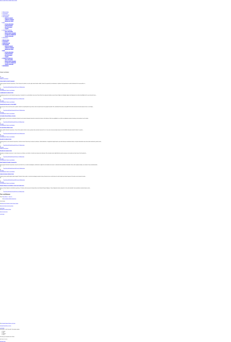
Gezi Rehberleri (3, 90)
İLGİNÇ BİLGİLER (9, 25)
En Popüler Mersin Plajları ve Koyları (8, 115)
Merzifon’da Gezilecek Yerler (6, 150)
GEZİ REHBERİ (5, 16)
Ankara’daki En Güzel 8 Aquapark (7, 81)
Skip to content (3, 0)
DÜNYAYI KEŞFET (9, 18)
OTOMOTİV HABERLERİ (10, 34)
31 (10, 196)
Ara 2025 (2, 77)
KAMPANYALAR (5, 15)
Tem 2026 (2, 112)
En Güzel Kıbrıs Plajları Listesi (6, 127)
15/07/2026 (2, 214)
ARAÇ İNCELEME (9, 31)
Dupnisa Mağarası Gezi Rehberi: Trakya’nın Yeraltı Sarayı (12, 185)
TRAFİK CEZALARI (9, 36)
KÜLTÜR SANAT (8, 27)
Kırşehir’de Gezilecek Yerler (5, 139)
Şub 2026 (2, 170)
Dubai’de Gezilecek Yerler (4, 211)
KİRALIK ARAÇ (5, 12)
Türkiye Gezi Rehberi (4, 78)
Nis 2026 (1, 158)
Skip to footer (14, 0)
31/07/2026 (2, 208)
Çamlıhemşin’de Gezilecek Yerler (6, 92)
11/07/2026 (2, 328)
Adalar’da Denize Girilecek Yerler (7, 173)
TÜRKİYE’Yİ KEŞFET (9, 19)
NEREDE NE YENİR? (9, 21)
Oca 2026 (2, 100)
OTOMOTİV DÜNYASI (7, 30)
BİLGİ (3, 22)
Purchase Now (3, 341)
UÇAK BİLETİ (5, 13)
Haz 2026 (2, 89)
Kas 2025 (2, 147)
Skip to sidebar (9, 0)
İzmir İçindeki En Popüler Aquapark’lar (8, 162)
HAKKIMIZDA (5, 37)
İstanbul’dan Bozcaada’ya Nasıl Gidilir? (8, 104)
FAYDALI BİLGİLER (9, 24)
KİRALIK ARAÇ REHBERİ (10, 33)
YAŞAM (6, 28)
